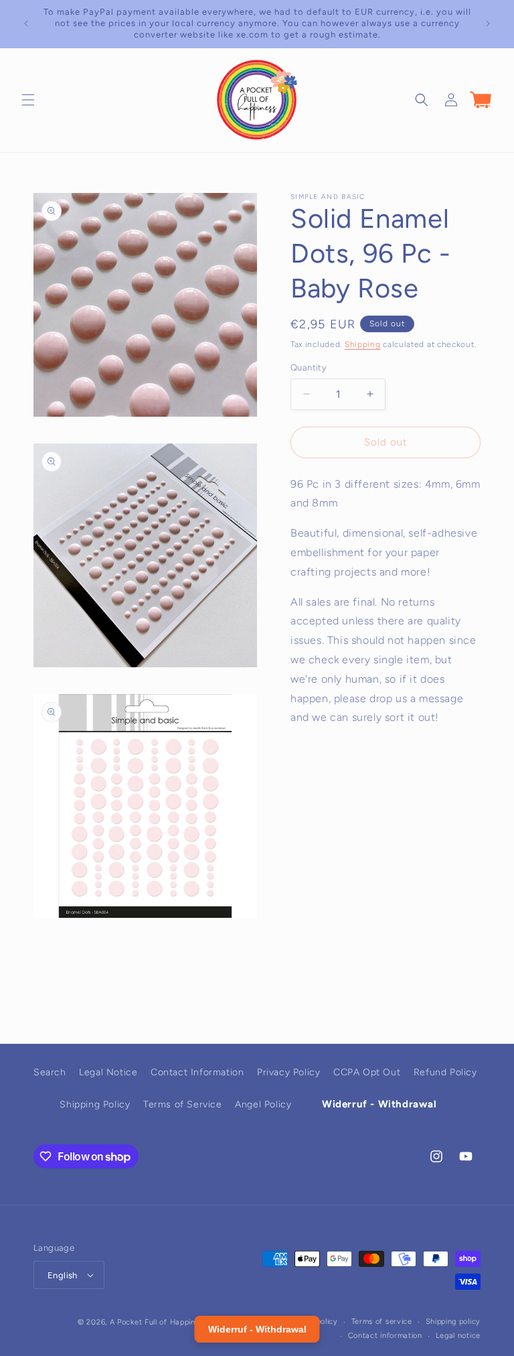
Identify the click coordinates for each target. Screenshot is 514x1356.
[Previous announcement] (26, 23)
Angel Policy (263, 1104)
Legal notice (458, 1335)
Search (49, 1072)
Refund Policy (445, 1072)
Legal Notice (108, 1072)
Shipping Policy (95, 1104)
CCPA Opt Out (366, 1072)
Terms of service (381, 1321)
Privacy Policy (288, 1072)
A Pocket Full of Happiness (158, 1322)
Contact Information (197, 1072)
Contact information (385, 1335)
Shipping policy (453, 1321)
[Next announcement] (488, 23)
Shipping (363, 344)
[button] (28, 100)
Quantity (308, 367)
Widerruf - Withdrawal (379, 1104)
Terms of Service (182, 1104)
